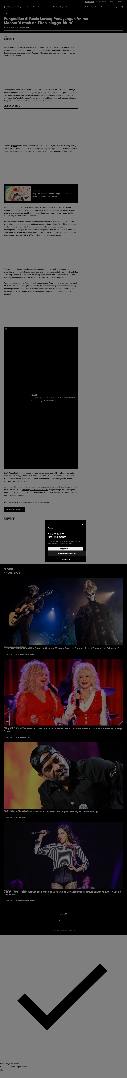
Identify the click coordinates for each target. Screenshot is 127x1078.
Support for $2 (65, 548)
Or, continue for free (65, 559)
